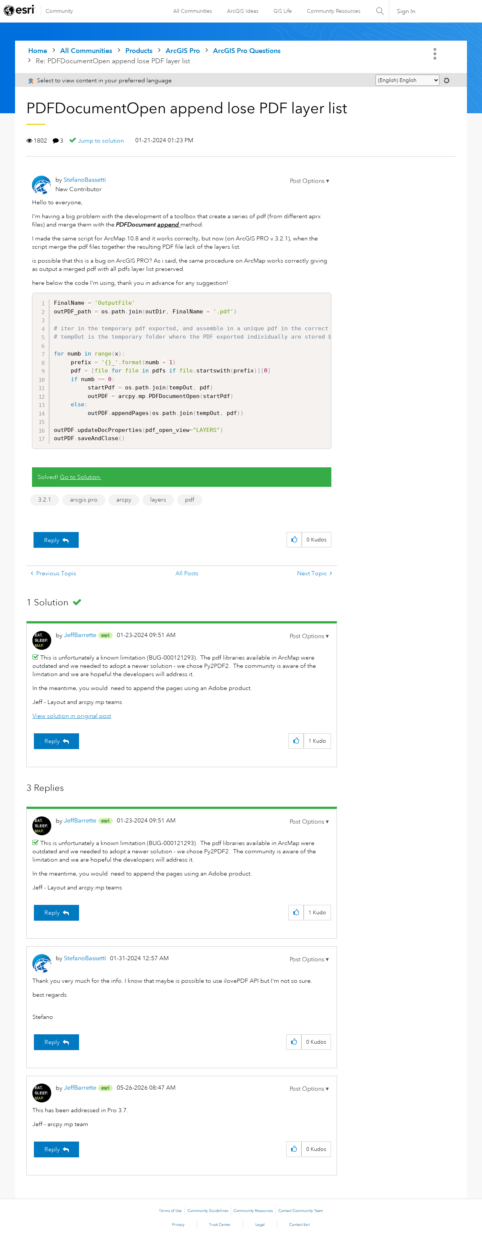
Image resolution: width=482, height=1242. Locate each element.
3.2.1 (44, 499)
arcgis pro (84, 499)
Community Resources (333, 11)
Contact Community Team (300, 1211)
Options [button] (436, 53)
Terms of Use (170, 1211)
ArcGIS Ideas (242, 11)
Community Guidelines (208, 1211)
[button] (309, 181)
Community (59, 11)
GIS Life (282, 11)
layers (158, 499)
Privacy (178, 1224)
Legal (260, 1224)
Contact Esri (299, 1224)
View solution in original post (71, 716)
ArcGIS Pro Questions (247, 51)
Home (37, 51)
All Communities (192, 11)
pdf (189, 499)
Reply (51, 540)
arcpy (123, 499)
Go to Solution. (80, 477)
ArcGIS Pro (183, 51)
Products (139, 51)
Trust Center (220, 1224)
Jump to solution (101, 140)
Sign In (406, 11)
